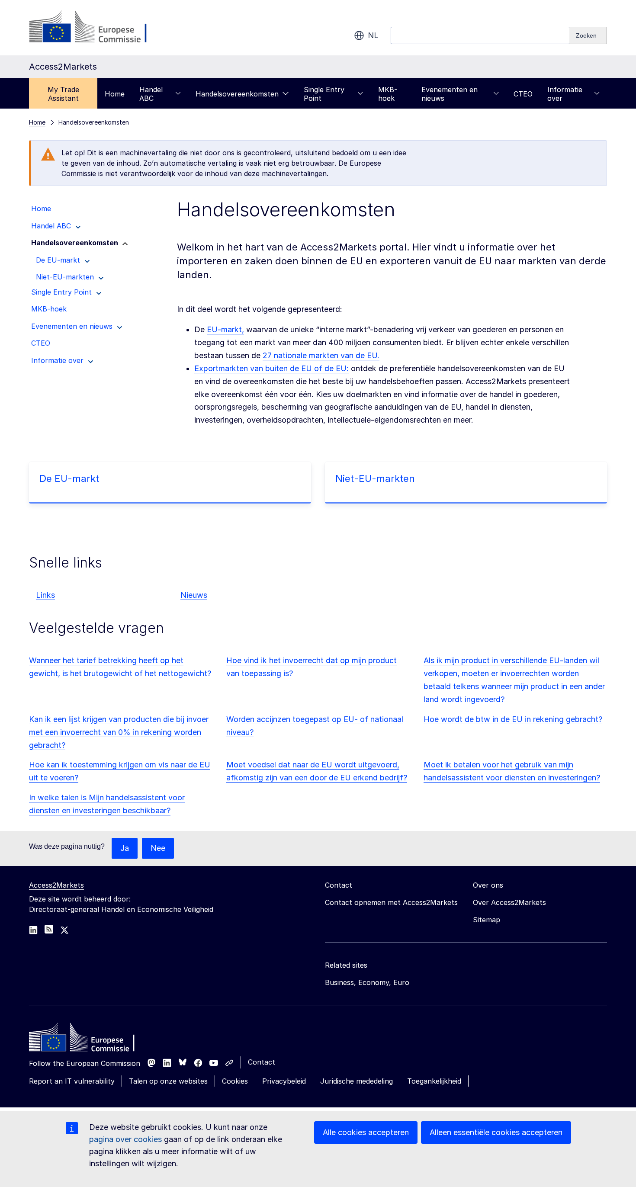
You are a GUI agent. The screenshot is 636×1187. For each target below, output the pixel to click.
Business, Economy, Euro (367, 982)
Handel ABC (151, 94)
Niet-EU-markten (375, 478)
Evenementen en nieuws (449, 94)
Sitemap (486, 919)
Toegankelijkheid (434, 1081)
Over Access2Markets (509, 902)
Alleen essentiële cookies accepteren (496, 1132)
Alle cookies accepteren (366, 1132)
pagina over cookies (125, 1139)
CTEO (523, 94)
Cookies (235, 1081)
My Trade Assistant (63, 94)
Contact (261, 1062)
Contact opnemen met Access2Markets (391, 902)
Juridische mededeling (356, 1081)
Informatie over (564, 94)
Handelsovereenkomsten (237, 94)
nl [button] (373, 35)
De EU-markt (69, 478)
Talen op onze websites (168, 1081)
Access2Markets (56, 885)
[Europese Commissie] (99, 27)
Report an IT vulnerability (72, 1081)
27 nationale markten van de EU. (321, 355)
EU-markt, (225, 329)
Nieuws (193, 595)
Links (45, 595)
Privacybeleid (284, 1081)
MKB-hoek (387, 94)
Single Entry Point (324, 94)
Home (115, 94)
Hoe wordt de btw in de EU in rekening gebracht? (513, 719)
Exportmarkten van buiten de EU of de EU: (271, 368)
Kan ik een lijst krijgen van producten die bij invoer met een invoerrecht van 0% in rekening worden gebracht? (119, 732)
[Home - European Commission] (91, 1039)
